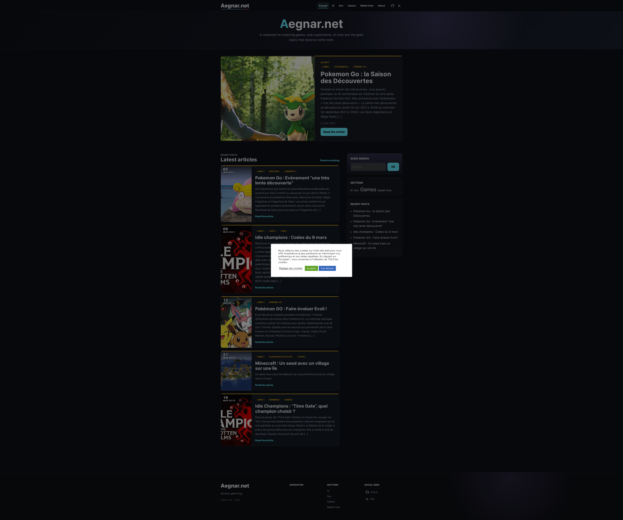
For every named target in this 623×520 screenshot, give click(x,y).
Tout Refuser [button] (327, 268)
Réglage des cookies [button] (290, 268)
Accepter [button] (311, 268)
